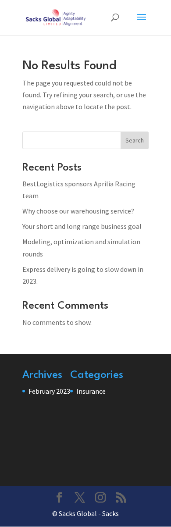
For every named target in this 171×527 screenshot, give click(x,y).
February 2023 (49, 391)
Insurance (91, 391)
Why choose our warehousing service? (78, 211)
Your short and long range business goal (82, 226)
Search (134, 140)
